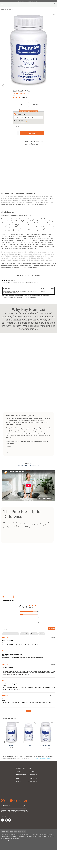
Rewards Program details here (42, 758)
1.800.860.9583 (21, 1)
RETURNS (31, 771)
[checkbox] (41, 633)
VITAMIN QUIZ (20, 768)
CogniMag (28, 745)
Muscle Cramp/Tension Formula (45, 746)
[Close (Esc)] (14, 843)
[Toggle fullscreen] (5, 843)
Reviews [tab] (5, 629)
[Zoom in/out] (1, 843)
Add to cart (32, 133)
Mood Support (9, 9)
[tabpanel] (28, 673)
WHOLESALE (32, 782)
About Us (7, 834)
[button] (2, 5)
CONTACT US (32, 775)
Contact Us (21, 465)
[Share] (10, 843)
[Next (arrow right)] (5, 847)
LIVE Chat (28, 465)
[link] (2, 820)
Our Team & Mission (16, 834)
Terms (37, 834)
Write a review (52, 628)
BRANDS (18, 782)
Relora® (11, 745)
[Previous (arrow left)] (1, 847)
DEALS (18, 771)
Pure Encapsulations (22, 93)
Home (2, 9)
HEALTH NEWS (33, 778)
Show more (28, 710)
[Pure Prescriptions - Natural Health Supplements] (28, 5)
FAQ (29, 768)
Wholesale (43, 834)
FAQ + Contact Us (26, 834)
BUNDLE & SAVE (21, 775)
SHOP (17, 778)
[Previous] (3, 736)
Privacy (33, 834)
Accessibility (50, 834)
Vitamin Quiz (35, 465)
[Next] (53, 736)
